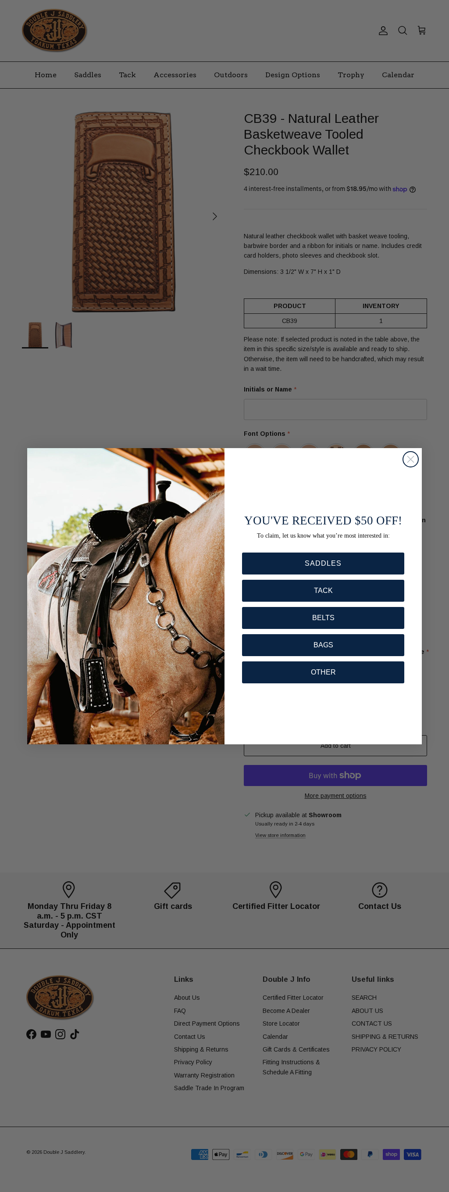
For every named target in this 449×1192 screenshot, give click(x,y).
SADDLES (323, 563)
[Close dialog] (410, 459)
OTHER (323, 672)
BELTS (323, 617)
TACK (323, 590)
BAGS (323, 645)
